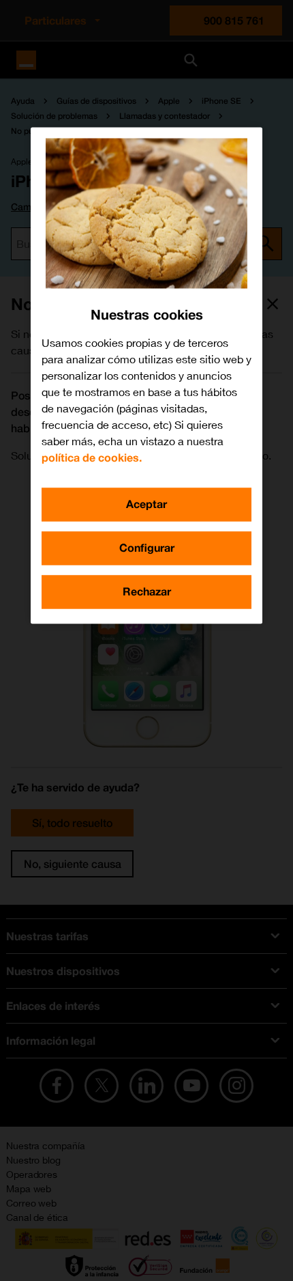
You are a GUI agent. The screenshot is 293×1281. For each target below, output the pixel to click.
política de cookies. (92, 458)
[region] (146, 376)
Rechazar (147, 592)
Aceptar (146, 504)
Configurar (146, 548)
